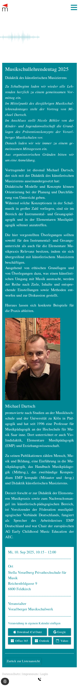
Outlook (44, 641)
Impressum (30, 674)
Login (44, 674)
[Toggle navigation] (74, 7)
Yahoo (64, 641)
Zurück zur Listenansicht (23, 661)
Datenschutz (11, 674)
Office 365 (21, 641)
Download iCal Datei (29, 632)
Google (61, 632)
